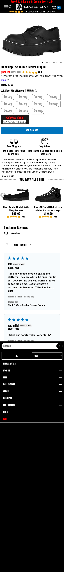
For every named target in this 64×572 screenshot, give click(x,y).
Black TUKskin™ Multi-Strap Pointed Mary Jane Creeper (48, 209)
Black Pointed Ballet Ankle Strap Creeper (16, 209)
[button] (30, 72)
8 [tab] (58, 62)
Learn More (14, 154)
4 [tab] (49, 62)
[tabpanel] (32, 38)
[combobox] (32, 346)
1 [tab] (42, 62)
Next (58, 195)
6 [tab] (54, 62)
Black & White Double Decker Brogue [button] (26, 305)
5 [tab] (51, 62)
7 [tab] (56, 62)
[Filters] (7, 244)
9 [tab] (61, 62)
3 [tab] (47, 62)
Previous (3, 195)
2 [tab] (44, 62)
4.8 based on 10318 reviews (39, 11)
